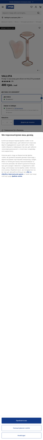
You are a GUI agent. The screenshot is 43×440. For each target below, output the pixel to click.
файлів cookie (17, 176)
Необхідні (21, 435)
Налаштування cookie (21, 428)
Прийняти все (21, 421)
